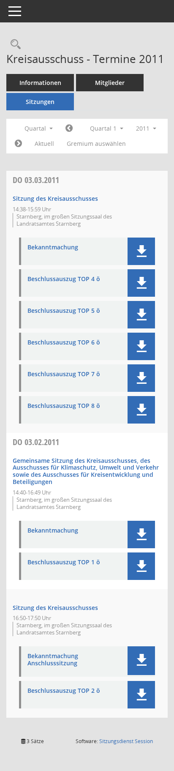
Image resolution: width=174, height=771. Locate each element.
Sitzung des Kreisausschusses (55, 198)
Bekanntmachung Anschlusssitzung (52, 660)
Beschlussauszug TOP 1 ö (63, 562)
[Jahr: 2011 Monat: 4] (18, 143)
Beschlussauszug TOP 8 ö (63, 406)
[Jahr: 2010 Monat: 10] (69, 128)
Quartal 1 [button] (104, 128)
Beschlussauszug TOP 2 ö (63, 690)
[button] (141, 251)
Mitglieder (110, 83)
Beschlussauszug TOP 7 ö (63, 374)
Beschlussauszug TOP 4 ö (63, 279)
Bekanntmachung (52, 247)
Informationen (40, 83)
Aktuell (44, 143)
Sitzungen (40, 102)
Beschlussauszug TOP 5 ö (63, 310)
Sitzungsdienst (126, 741)
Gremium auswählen (96, 143)
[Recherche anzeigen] (13, 45)
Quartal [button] (36, 128)
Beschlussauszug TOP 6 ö (63, 342)
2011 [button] (143, 128)
